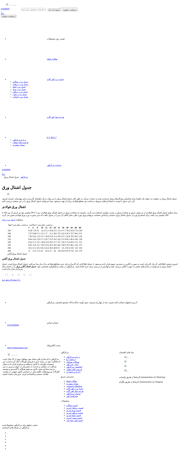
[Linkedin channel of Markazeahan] (8, 445)
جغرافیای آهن (72, 396)
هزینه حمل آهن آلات (55, 117)
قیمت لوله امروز (73, 415)
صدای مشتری (19, 145)
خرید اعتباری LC (73, 372)
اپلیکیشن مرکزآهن (74, 367)
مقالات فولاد (52, 59)
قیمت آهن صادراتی (74, 420)
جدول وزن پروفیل (20, 84)
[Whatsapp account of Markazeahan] (8, 439)
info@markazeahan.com (17, 348)
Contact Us (11, 280)
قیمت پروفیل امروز (74, 408)
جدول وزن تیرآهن (20, 92)
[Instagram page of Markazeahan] (8, 442)
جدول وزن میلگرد (20, 82)
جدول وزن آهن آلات (55, 79)
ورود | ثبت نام (54, 10)
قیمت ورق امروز (73, 410)
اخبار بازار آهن (72, 364)
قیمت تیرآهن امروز (74, 413)
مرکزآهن (24, 177)
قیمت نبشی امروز (74, 418)
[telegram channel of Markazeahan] (8, 436)
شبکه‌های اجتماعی (74, 386)
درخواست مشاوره (8, 16)
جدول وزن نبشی (20, 94)
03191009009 (13, 325)
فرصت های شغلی (20, 142)
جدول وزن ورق (19, 89)
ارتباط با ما (51, 137)
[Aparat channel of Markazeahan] (8, 449)
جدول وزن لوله (19, 87)
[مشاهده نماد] (148, 357)
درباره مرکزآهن (19, 140)
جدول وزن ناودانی (20, 97)
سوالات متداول (72, 362)
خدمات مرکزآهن (54, 165)
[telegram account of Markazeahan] (8, 433)
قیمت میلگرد (71, 405)
